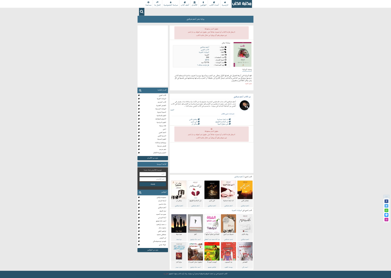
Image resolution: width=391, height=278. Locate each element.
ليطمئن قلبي (193, 119)
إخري (164, 129)
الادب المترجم (162, 102)
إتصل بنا (157, 5)
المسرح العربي (162, 136)
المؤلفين (203, 5)
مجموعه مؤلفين (161, 197)
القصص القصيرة (161, 105)
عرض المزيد (248, 83)
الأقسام (194, 5)
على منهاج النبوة (223, 124)
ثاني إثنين (194, 121)
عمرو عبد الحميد (161, 214)
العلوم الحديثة (161, 139)
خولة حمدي (162, 244)
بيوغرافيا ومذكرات (160, 142)
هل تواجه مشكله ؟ (203, 65)
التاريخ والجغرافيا (160, 119)
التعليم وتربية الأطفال (159, 152)
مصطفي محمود (161, 234)
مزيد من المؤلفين (152, 249)
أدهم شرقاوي (204, 47)
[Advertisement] (211, 157)
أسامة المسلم (162, 200)
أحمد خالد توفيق (161, 221)
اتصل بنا (166, 273)
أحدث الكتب (214, 5)
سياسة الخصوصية (171, 5)
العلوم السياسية (161, 122)
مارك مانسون (162, 204)
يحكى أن (195, 124)
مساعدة (148, 5)
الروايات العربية (204, 52)
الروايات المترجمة (160, 108)
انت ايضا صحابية (223, 119)
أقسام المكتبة (162, 90)
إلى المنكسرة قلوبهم (222, 121)
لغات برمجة (162, 125)
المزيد (172, 109)
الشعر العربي (162, 132)
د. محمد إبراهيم (161, 224)
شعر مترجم (162, 149)
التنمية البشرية (161, 112)
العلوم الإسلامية (161, 115)
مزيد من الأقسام (152, 158)
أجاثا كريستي (162, 217)
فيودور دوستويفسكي (159, 241)
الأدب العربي (205, 49)
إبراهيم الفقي (162, 231)
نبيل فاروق (163, 211)
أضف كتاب (185, 5)
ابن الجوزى (163, 238)
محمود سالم (162, 227)
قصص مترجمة (161, 146)
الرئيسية (225, 5)
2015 (207, 60)
